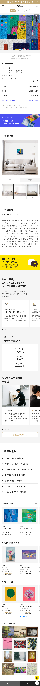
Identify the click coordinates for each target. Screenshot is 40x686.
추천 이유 (15, 215)
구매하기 (10, 683)
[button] (2, 329)
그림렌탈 (13, 10)
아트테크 (20, 10)
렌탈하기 (30, 683)
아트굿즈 (27, 10)
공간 (10, 180)
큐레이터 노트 (6, 215)
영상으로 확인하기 (18, 435)
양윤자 (10, 68)
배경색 (30, 180)
